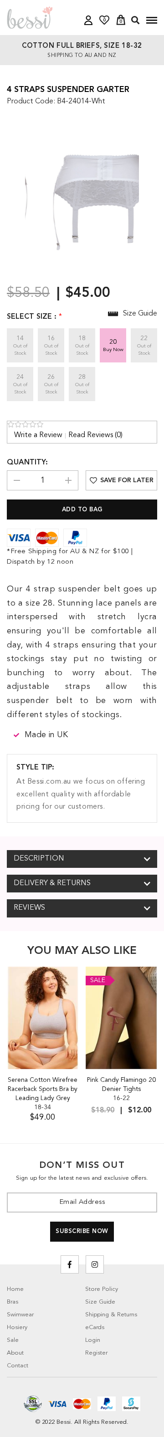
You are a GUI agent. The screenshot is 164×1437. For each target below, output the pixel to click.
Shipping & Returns (111, 1315)
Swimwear (20, 1315)
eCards (94, 1327)
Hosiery (17, 1327)
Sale (13, 1340)
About (15, 1353)
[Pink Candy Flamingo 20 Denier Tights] (122, 1018)
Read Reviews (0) (95, 435)
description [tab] (39, 858)
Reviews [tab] (29, 908)
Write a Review (38, 435)
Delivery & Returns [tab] (52, 883)
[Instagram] (95, 1264)
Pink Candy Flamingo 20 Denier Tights (121, 1084)
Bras (12, 1302)
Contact (17, 1366)
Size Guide (100, 1302)
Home (15, 1289)
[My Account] (88, 20)
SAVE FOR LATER (127, 480)
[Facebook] (70, 1264)
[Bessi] (29, 17)
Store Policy (101, 1289)
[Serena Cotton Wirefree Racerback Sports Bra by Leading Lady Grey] (43, 1018)
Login (92, 1340)
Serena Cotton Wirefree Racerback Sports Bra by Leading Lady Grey (42, 1089)
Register (96, 1353)
